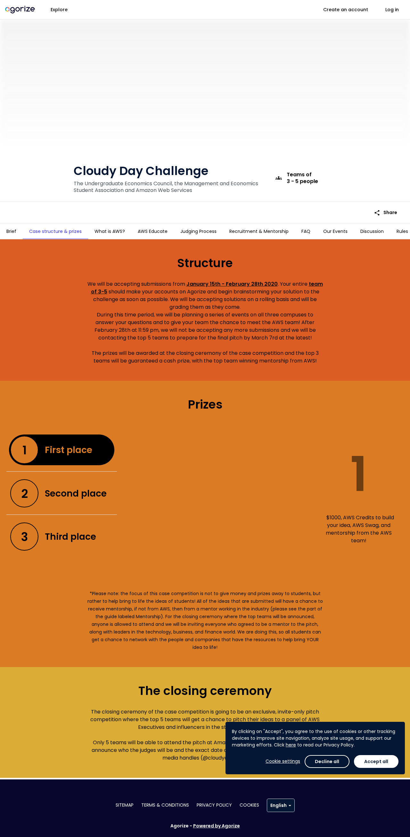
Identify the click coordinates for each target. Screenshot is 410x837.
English (278, 805)
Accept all (376, 761)
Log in (392, 9)
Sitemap (125, 805)
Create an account (345, 9)
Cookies (249, 805)
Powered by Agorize (216, 826)
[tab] (11, 231)
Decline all (327, 761)
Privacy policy (214, 805)
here (291, 745)
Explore (59, 9)
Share (385, 212)
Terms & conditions (165, 805)
